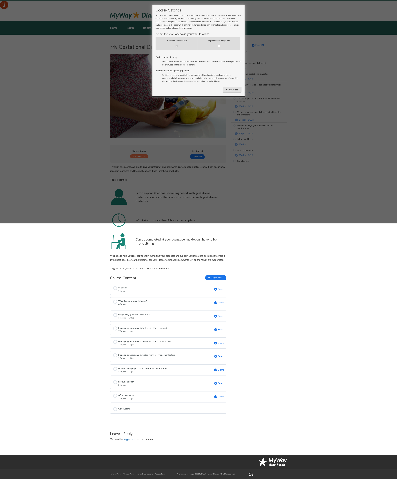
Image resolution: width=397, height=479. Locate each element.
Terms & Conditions (144, 474)
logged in (128, 439)
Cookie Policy (128, 474)
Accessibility (160, 474)
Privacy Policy (115, 474)
